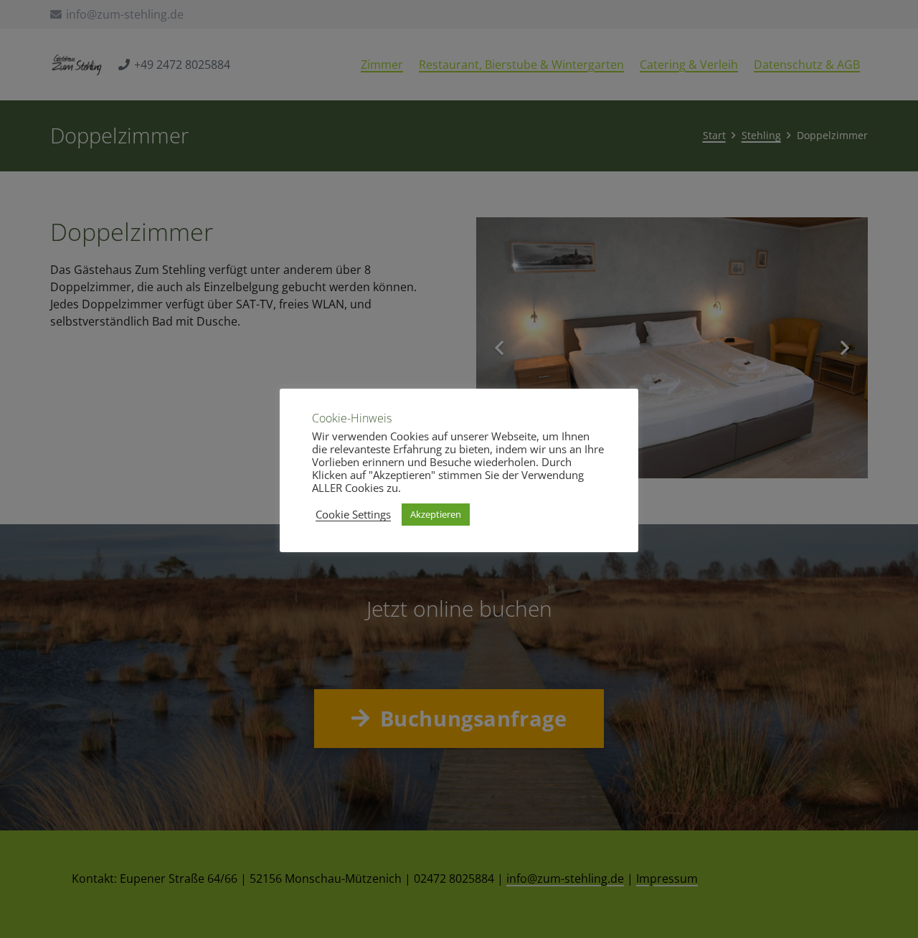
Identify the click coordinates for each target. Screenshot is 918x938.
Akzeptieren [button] (435, 514)
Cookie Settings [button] (353, 514)
